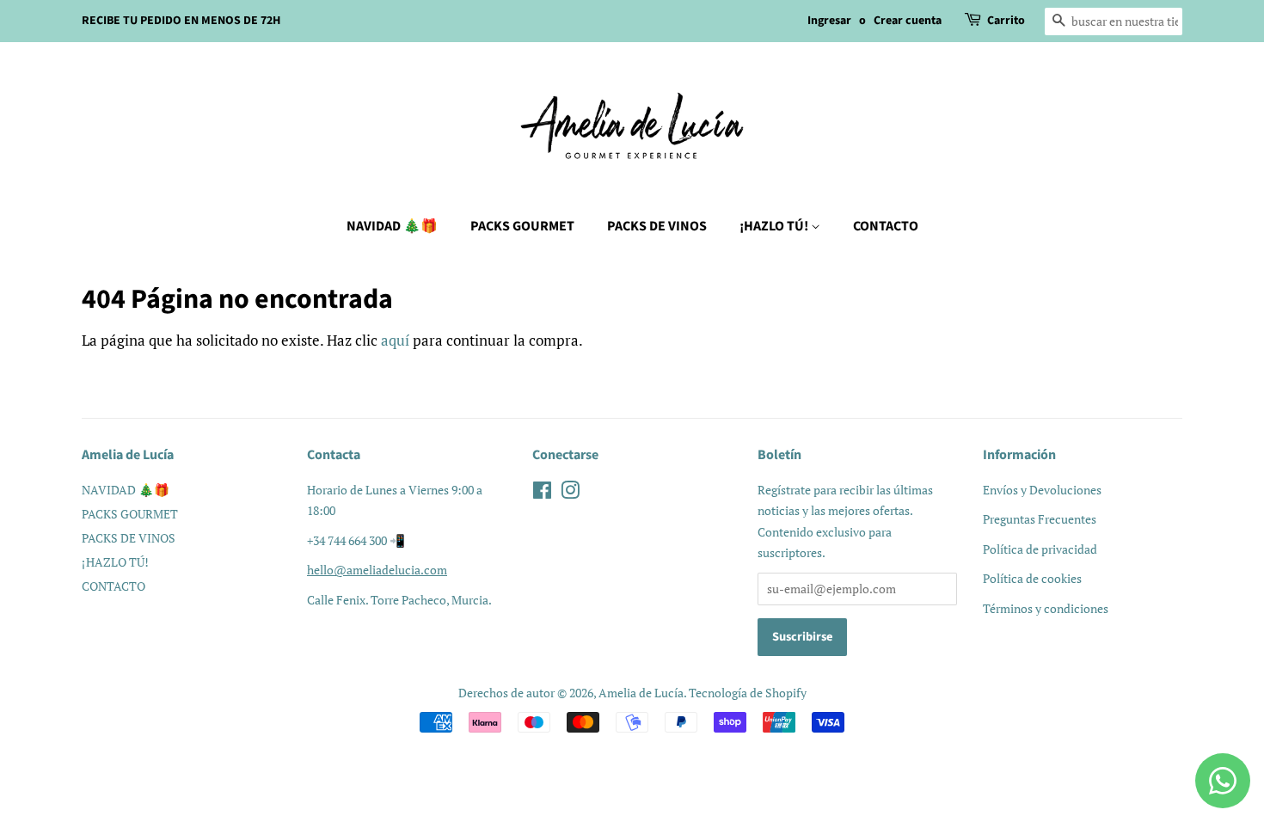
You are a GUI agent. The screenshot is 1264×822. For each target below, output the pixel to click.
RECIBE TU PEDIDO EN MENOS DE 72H (181, 20)
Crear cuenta (908, 20)
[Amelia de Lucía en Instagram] (570, 493)
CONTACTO (885, 226)
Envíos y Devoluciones (1042, 490)
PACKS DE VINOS (657, 226)
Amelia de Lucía (641, 692)
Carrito (1006, 20)
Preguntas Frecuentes (1039, 519)
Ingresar (829, 20)
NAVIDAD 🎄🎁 (392, 226)
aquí (395, 340)
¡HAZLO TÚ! (775, 226)
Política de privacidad (1040, 549)
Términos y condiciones (1045, 608)
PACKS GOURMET (522, 226)
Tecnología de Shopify (748, 692)
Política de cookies (1032, 578)
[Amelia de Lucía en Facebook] (542, 493)
